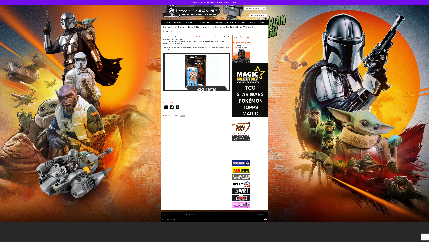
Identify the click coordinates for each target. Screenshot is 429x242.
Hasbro (182, 115)
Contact (261, 214)
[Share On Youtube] (177, 107)
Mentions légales (191, 214)
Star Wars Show (198, 37)
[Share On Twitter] (172, 107)
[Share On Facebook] (166, 107)
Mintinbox (192, 9)
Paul (166, 115)
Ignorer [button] (234, 2)
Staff (164, 214)
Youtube (170, 102)
